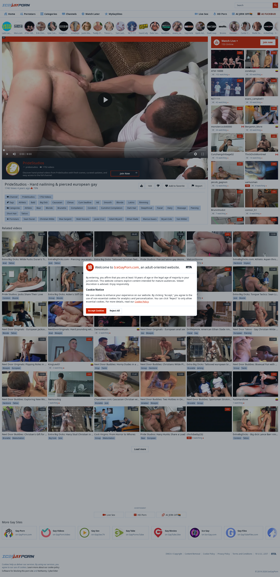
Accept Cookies (96, 310)
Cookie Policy (142, 301)
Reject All (115, 310)
